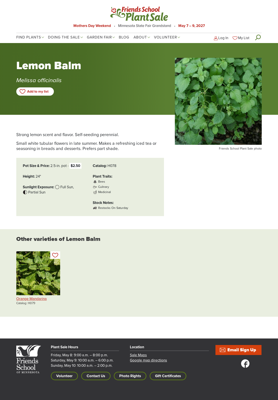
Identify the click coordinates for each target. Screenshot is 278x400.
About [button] (140, 37)
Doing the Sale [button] (64, 37)
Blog (124, 37)
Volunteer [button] (165, 37)
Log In (223, 38)
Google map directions (148, 360)
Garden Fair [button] (99, 37)
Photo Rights (130, 376)
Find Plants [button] (28, 37)
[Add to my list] (55, 255)
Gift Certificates (168, 376)
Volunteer (64, 376)
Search (258, 37)
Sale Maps (138, 355)
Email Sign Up (241, 350)
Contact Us (96, 376)
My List (243, 38)
